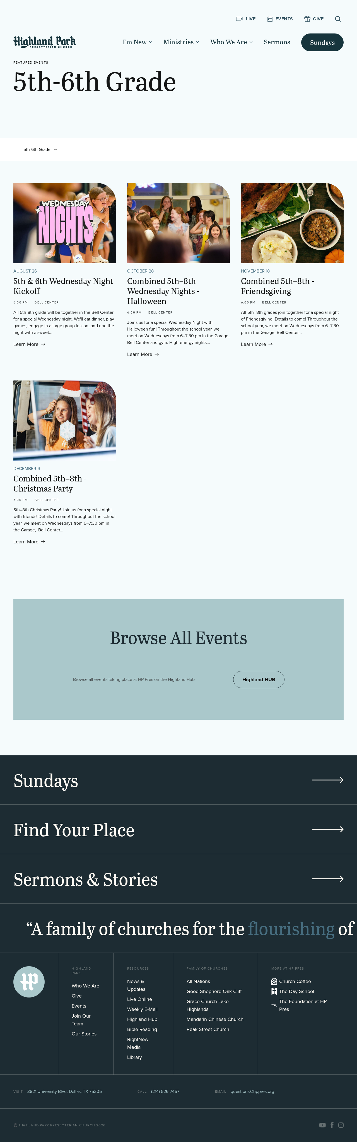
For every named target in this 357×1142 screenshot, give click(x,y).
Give (77, 995)
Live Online (139, 999)
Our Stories (84, 1033)
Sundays (322, 42)
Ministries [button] (178, 41)
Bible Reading (142, 1029)
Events (79, 1006)
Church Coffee (295, 981)
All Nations (198, 981)
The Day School (296, 991)
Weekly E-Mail (142, 1009)
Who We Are (85, 985)
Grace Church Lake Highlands (208, 1005)
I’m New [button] (135, 41)
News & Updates (136, 985)
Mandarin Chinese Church (215, 1019)
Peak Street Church (208, 1029)
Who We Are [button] (228, 41)
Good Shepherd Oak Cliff (214, 991)
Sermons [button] (277, 41)
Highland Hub (142, 1019)
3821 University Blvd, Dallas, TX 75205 (64, 1091)
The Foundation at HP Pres (303, 1005)
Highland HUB (258, 679)
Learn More (25, 344)
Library (134, 1057)
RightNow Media (137, 1043)
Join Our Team (81, 1019)
